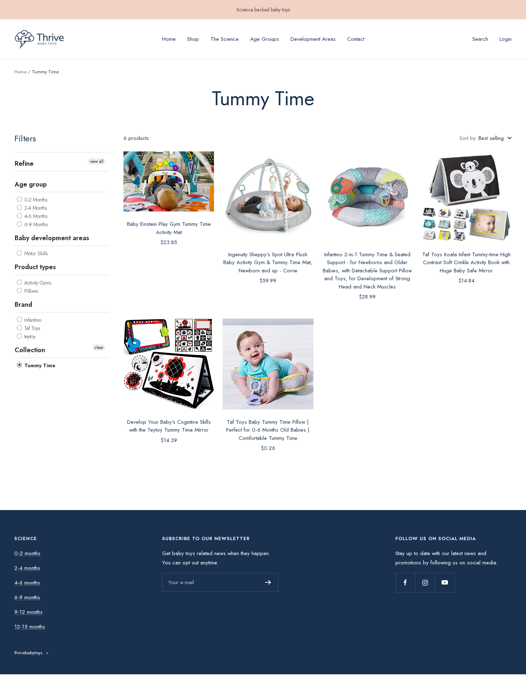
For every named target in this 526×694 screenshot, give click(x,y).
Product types (35, 267)
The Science (224, 39)
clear (98, 347)
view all (96, 161)
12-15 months (29, 627)
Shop (193, 39)
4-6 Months (35, 216)
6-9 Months (35, 224)
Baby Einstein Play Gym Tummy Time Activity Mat (169, 228)
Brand (23, 304)
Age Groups (264, 39)
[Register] (268, 582)
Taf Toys (31, 327)
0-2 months (27, 553)
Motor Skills (35, 253)
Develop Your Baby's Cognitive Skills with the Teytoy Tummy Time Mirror (169, 426)
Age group (31, 184)
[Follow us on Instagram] (425, 582)
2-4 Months (35, 208)
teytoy (29, 336)
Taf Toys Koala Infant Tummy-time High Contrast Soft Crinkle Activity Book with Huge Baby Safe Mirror (466, 263)
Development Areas (313, 39)
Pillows (30, 290)
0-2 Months (35, 199)
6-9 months (27, 597)
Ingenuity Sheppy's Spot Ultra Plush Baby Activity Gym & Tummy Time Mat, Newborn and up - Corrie (267, 263)
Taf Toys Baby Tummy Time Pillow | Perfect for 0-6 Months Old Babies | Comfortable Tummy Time (268, 430)
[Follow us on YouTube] (444, 582)
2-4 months (27, 568)
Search (480, 39)
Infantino (32, 319)
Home (169, 39)
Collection (30, 349)
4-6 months (27, 583)
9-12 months (28, 612)
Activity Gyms (37, 282)
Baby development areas (52, 238)
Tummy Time (39, 365)
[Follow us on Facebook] (405, 582)
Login (506, 39)
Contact (355, 39)
